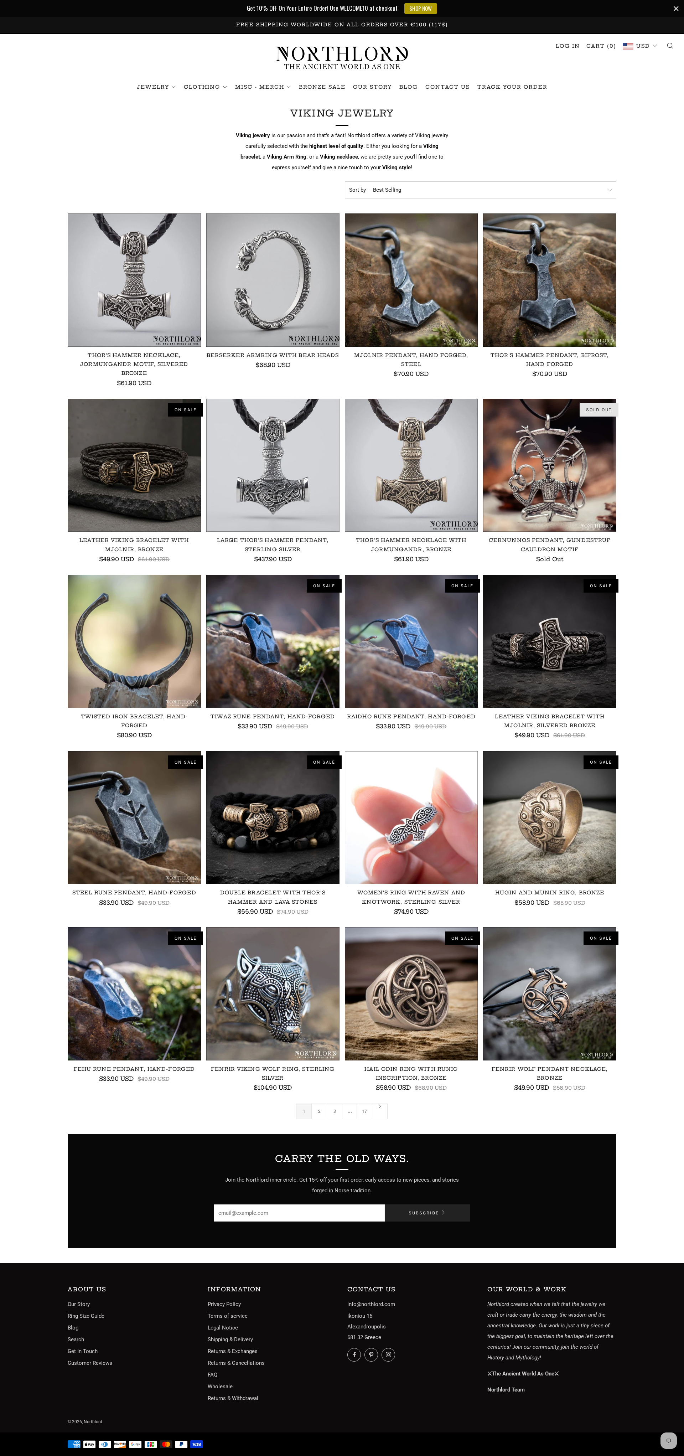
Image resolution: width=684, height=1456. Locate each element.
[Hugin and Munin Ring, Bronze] (549, 817)
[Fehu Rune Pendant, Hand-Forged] (134, 993)
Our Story (372, 87)
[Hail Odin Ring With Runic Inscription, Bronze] (411, 993)
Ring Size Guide (86, 1316)
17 (364, 1111)
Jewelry (153, 87)
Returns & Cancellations (236, 1363)
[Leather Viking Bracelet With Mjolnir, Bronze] (134, 465)
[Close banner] (676, 8)
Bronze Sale (322, 87)
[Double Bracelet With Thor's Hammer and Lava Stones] (273, 817)
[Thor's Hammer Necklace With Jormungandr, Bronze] (411, 465)
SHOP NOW (420, 8)
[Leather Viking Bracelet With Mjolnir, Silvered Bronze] (549, 641)
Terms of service (228, 1316)
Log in (568, 46)
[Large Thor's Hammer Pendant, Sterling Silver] (273, 465)
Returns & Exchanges (233, 1351)
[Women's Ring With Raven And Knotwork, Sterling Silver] (411, 817)
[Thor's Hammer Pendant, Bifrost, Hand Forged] (549, 280)
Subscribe (424, 1212)
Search (76, 1339)
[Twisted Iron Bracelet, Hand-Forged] (134, 641)
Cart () (601, 46)
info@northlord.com (371, 1304)
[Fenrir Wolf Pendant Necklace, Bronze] (549, 993)
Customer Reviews (90, 1363)
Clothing (202, 87)
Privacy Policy (224, 1304)
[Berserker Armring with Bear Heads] (273, 280)
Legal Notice (223, 1328)
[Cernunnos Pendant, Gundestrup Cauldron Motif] (549, 465)
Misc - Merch (259, 87)
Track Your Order (512, 87)
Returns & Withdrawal (233, 1398)
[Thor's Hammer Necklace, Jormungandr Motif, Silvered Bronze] (134, 280)
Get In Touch (83, 1351)
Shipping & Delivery (230, 1339)
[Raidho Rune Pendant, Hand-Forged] (411, 641)
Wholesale (220, 1386)
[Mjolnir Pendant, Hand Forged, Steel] (411, 280)
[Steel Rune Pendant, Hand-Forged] (134, 817)
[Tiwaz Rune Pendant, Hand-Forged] (273, 641)
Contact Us (447, 87)
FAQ (212, 1375)
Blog (408, 87)
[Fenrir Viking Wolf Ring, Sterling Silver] (273, 993)
